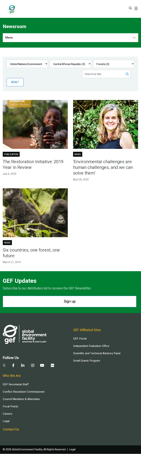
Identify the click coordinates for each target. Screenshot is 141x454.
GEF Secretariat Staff (15, 384)
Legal (6, 421)
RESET (15, 82)
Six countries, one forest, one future (31, 253)
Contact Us (11, 429)
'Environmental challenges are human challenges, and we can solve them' (103, 167)
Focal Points (10, 406)
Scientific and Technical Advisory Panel (96, 353)
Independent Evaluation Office (91, 346)
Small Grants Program (86, 361)
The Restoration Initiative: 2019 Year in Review (33, 165)
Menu (9, 37)
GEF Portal (79, 339)
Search (130, 8)
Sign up (70, 301)
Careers (7, 414)
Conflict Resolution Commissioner (24, 392)
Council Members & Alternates (21, 399)
